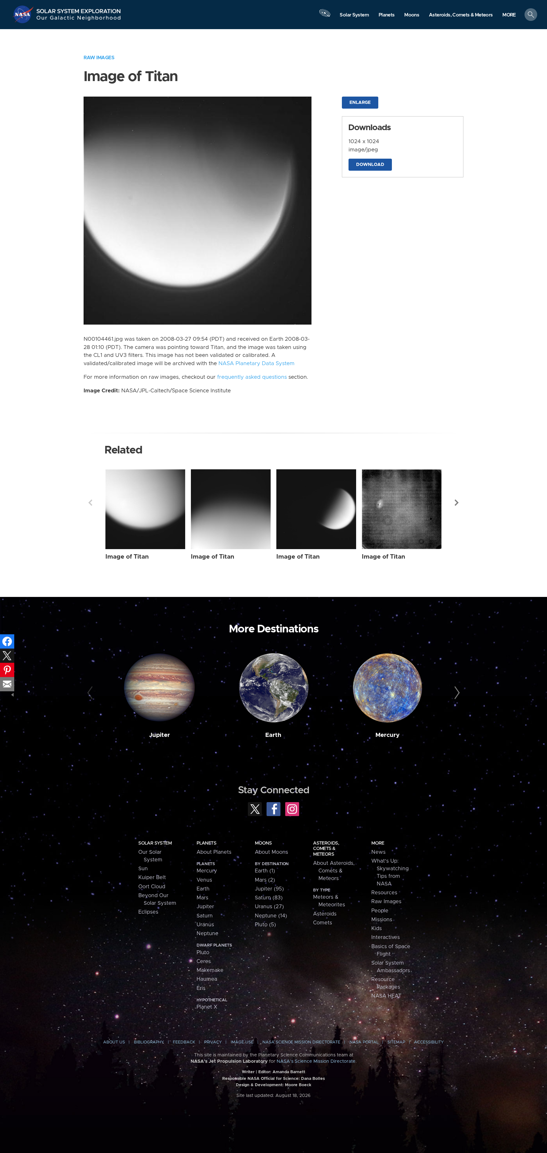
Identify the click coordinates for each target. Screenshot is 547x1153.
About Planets (214, 852)
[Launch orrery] (324, 16)
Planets (206, 843)
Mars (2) (265, 880)
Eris (201, 988)
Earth (273, 735)
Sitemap (396, 1042)
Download (370, 164)
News (378, 852)
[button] (509, 15)
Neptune (207, 933)
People (379, 910)
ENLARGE (360, 102)
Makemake (210, 970)
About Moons (271, 852)
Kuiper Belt (152, 877)
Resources (384, 892)
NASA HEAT (386, 995)
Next (457, 502)
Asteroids (324, 913)
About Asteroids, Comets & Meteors (334, 871)
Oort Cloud (151, 886)
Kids (376, 928)
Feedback (184, 1042)
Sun (143, 868)
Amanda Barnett (289, 1072)
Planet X (207, 1007)
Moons (263, 843)
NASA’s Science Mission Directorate (316, 1061)
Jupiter (159, 735)
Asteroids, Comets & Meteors (326, 849)
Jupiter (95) (269, 888)
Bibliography (149, 1042)
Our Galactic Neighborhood (79, 19)
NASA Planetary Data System (256, 363)
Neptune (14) (271, 915)
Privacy (213, 1042)
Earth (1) (265, 870)
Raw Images (99, 57)
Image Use (242, 1042)
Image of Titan (127, 557)
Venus (204, 880)
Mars (202, 897)
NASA (24, 14)
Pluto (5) (265, 924)
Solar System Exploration (79, 9)
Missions (381, 919)
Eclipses (148, 912)
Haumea (207, 979)
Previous (90, 502)
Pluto (203, 952)
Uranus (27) (269, 906)
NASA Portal (364, 1042)
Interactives (385, 937)
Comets (322, 922)
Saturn (205, 915)
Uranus (205, 924)
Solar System (155, 843)
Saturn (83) (269, 897)
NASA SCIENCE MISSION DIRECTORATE (301, 1042)
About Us (114, 1042)
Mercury (387, 735)
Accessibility (429, 1042)
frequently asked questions (252, 377)
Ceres (204, 961)
